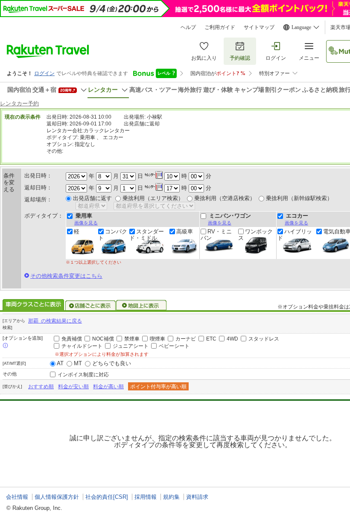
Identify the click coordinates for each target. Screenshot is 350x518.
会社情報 (17, 497)
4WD (232, 339)
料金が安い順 (73, 387)
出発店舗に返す (92, 198)
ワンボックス (255, 235)
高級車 (184, 232)
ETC (211, 339)
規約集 (171, 497)
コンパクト (112, 235)
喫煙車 (157, 339)
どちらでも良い (111, 363)
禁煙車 (132, 339)
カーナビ (185, 339)
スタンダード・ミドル (146, 235)
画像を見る (86, 222)
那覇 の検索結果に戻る (55, 321)
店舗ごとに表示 (90, 305)
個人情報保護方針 (57, 497)
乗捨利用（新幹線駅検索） (299, 198)
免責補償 (71, 339)
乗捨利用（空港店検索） (224, 198)
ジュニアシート (131, 346)
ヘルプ (188, 27)
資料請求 (197, 497)
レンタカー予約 (19, 103)
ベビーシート (174, 346)
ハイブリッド (294, 235)
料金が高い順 (108, 387)
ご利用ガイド (219, 27)
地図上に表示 (141, 305)
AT (60, 363)
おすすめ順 (41, 387)
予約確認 (240, 58)
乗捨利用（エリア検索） (153, 198)
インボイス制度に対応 (83, 375)
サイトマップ (259, 27)
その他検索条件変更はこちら (66, 276)
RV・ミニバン (216, 235)
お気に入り (204, 58)
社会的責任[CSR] (106, 497)
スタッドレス (263, 339)
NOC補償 (103, 339)
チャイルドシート (81, 346)
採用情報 (145, 497)
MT (78, 363)
